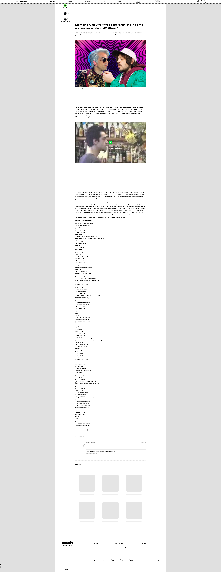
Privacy (0, 566)
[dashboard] (205, 1)
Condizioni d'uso (103, 569)
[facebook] (148, 11)
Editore (62, 568)
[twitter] (148, 7)
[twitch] (121, 560)
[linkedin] (148, 15)
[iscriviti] (158, 560)
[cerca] (201, 1)
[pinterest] (148, 19)
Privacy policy (112, 569)
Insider (138, 2)
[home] (23, 1)
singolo (80, 429)
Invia (91, 454)
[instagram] (103, 560)
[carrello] (198, 1)
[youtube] (112, 560)
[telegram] (131, 560)
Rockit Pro (158, 2)
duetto (85, 429)
